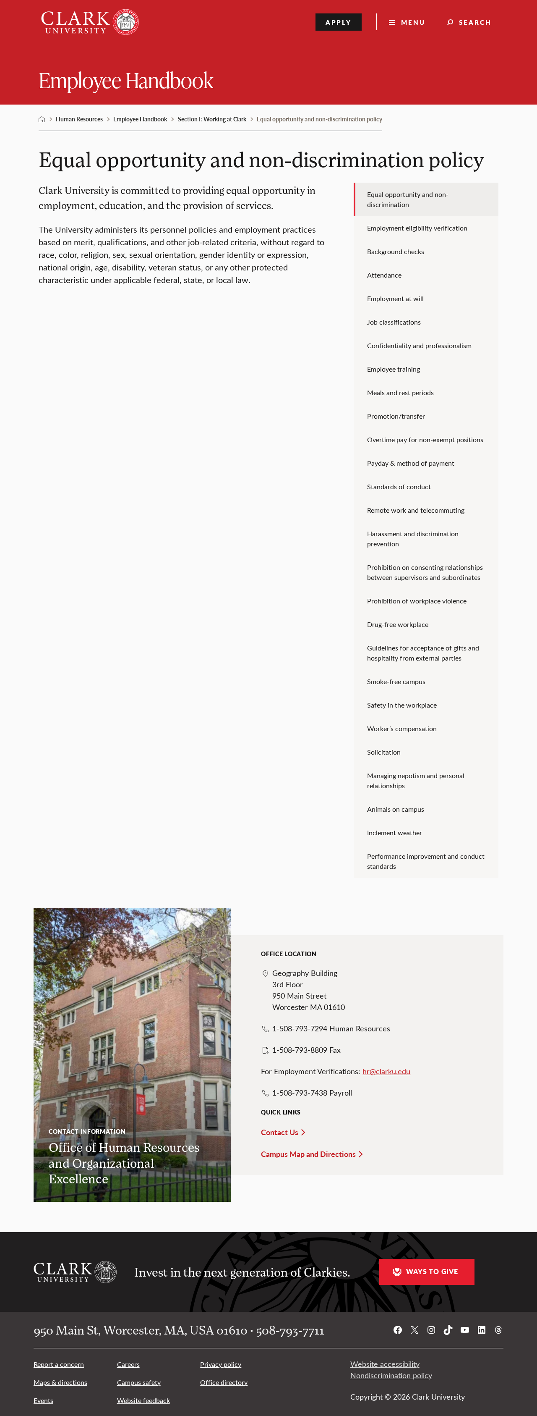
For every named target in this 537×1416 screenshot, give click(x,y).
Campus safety (139, 1382)
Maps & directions (60, 1382)
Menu (413, 22)
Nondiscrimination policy (391, 1375)
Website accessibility (385, 1364)
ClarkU (42, 119)
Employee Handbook (126, 80)
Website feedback (143, 1400)
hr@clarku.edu (386, 1071)
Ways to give (432, 1271)
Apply (339, 22)
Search (475, 22)
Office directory (224, 1382)
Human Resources (79, 119)
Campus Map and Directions (308, 1154)
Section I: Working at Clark (212, 119)
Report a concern (59, 1364)
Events (43, 1400)
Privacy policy (220, 1364)
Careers (128, 1364)
